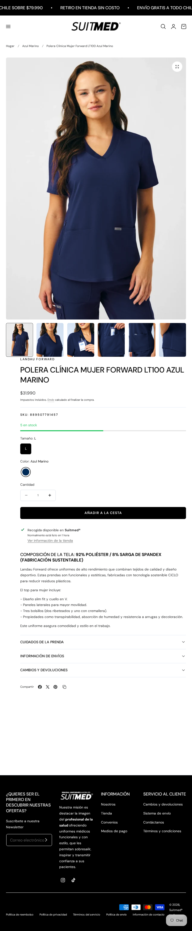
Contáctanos (153, 822)
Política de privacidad (53, 914)
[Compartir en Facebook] (40, 686)
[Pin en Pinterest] (55, 686)
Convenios (109, 822)
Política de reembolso (20, 914)
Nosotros (108, 804)
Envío (51, 400)
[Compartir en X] (47, 686)
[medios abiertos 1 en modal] (177, 66)
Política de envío (116, 914)
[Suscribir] (46, 840)
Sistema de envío (157, 813)
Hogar (10, 46)
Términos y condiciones (162, 831)
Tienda (106, 813)
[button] (8, 26)
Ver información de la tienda (50, 540)
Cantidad (27, 484)
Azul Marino (30, 46)
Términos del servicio (86, 914)
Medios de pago (114, 831)
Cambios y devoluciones (163, 804)
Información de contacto (148, 914)
